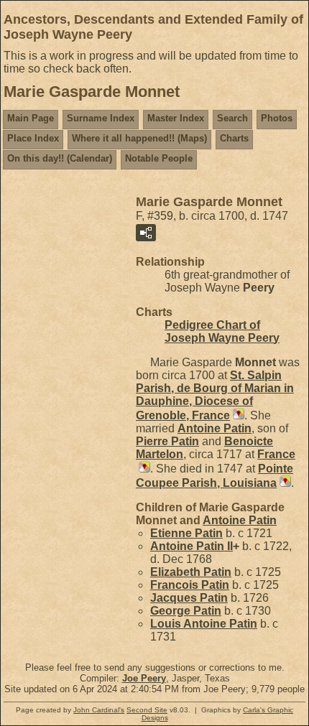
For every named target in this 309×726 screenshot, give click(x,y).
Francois (189, 585)
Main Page (30, 118)
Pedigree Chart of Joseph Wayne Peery (222, 331)
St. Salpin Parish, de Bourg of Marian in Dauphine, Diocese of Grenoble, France (215, 395)
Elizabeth (190, 572)
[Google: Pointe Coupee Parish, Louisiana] (284, 483)
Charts (234, 138)
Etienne (186, 533)
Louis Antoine (203, 624)
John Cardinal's (98, 710)
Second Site (146, 710)
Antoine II (191, 546)
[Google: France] (143, 468)
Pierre (167, 441)
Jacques (189, 598)
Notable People (159, 158)
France (276, 454)
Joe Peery (144, 678)
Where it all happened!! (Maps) (139, 138)
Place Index (33, 138)
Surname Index (100, 118)
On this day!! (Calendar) (59, 158)
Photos (276, 118)
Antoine (214, 428)
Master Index (175, 118)
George (185, 611)
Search (232, 118)
